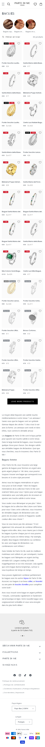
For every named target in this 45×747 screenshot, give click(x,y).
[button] (3, 4)
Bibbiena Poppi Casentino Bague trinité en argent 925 (11, 390)
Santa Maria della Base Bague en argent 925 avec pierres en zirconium (32, 63)
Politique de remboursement (13, 681)
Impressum (20, 692)
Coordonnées (9, 692)
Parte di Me (25, 729)
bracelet (39, 581)
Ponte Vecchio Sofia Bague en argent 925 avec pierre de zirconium (31, 301)
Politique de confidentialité (14, 685)
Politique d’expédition (31, 689)
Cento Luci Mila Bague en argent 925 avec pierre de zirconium (32, 271)
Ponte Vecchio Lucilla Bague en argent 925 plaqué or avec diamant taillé (12, 123)
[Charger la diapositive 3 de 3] (24, 636)
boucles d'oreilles (22, 584)
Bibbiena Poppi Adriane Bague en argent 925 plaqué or (11, 182)
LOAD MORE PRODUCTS (22, 401)
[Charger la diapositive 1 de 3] (20, 636)
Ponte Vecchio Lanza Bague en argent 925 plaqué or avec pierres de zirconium (11, 301)
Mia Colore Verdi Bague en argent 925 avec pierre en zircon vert (11, 271)
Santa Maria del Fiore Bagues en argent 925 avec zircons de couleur (33, 182)
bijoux (26, 578)
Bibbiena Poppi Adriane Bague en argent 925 (32, 93)
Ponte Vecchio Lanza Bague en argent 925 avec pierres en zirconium (31, 152)
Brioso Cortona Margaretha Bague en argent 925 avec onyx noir (32, 331)
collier (30, 581)
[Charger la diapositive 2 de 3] (22, 636)
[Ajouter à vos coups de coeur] (19, 43)
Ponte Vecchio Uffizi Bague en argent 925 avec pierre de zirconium (10, 331)
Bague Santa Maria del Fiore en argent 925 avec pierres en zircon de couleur (11, 212)
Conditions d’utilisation (13, 689)
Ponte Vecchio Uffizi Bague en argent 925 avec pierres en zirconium (10, 360)
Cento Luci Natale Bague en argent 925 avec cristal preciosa (33, 123)
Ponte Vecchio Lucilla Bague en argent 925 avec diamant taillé (10, 63)
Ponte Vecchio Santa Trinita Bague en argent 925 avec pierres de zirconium (32, 360)
